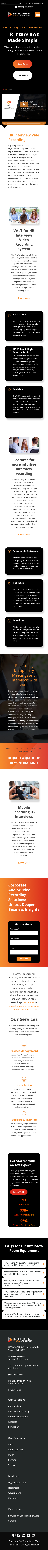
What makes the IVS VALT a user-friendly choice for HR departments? (22, 1272)
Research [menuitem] (12, 1421)
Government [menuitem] (14, 1492)
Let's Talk (19, 1192)
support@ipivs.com (18, 1359)
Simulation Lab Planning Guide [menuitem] (23, 1515)
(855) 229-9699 (36, 3)
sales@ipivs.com (25, 6)
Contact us (28, 1002)
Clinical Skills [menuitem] (14, 1406)
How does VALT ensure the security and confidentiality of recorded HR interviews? (23, 1315)
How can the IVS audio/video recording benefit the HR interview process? (21, 1263)
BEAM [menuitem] (11, 1454)
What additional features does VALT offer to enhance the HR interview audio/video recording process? (23, 1305)
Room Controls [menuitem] (15, 1449)
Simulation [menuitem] (13, 1426)
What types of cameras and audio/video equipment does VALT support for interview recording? (21, 1282)
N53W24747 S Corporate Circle (23, 1347)
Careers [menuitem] (12, 1520)
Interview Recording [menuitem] (18, 1416)
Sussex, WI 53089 (16, 1350)
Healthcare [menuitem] (13, 1487)
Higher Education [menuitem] (17, 1482)
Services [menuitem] (12, 1465)
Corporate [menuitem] (13, 1498)
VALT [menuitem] (10, 1444)
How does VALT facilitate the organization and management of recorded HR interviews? (23, 1294)
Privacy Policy (15, 1389)
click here (13, 1368)
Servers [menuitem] (12, 1459)
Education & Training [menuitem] (18, 1411)
